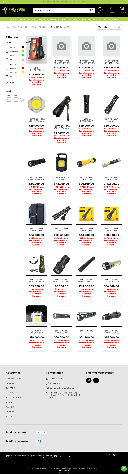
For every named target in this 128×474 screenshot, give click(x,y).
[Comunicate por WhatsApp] (124, 469)
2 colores (86, 324)
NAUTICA (92, 19)
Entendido (64, 471)
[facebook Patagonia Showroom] (7, 2)
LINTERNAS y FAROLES (36, 27)
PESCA (82, 19)
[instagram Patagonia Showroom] (4, 2)
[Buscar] (92, 10)
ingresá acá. (46, 457)
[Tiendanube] (114, 455)
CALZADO (42, 19)
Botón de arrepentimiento (65, 457)
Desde (8, 95)
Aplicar (22, 100)
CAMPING (31, 19)
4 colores (36, 324)
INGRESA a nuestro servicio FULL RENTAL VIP (64, 2)
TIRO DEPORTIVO (68, 19)
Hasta (15, 95)
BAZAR (113, 19)
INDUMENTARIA (17, 19)
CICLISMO (103, 19)
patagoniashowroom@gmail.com (64, 388)
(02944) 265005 (56, 383)
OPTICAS (54, 19)
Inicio (8, 27)
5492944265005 (56, 379)
